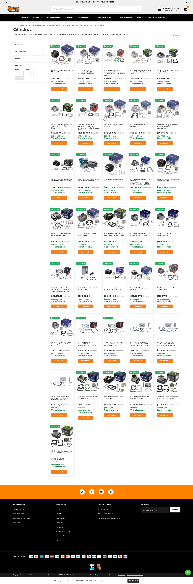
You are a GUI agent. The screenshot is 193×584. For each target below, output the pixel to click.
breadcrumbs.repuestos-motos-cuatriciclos (69, 25)
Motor (19, 44)
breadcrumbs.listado (25, 25)
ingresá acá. (121, 575)
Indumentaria (53, 17)
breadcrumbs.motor (90, 25)
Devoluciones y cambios (21, 518)
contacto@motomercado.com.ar (109, 518)
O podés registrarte (170, 10)
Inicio (15, 25)
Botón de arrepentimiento (135, 575)
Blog (139, 17)
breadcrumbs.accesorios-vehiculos (43, 25)
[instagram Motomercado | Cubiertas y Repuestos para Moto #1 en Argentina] (82, 492)
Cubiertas (38, 17)
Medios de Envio (18, 514)
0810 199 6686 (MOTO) (105, 514)
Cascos (25, 17)
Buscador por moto (156, 17)
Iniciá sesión (173, 8)
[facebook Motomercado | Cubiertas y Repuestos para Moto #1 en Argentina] (91, 492)
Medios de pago (18, 522)
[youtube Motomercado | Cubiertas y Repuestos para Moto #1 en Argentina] (101, 492)
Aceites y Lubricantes (104, 17)
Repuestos (69, 17)
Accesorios (84, 17)
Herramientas (125, 17)
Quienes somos (18, 509)
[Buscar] (139, 9)
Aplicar (20, 78)
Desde (17, 69)
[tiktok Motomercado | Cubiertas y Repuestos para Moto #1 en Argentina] (111, 492)
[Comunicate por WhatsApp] (188, 572)
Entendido (133, 581)
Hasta (27, 69)
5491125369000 (103, 509)
